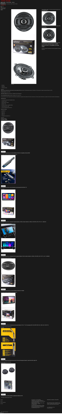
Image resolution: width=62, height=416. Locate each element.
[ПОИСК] (61, 2)
